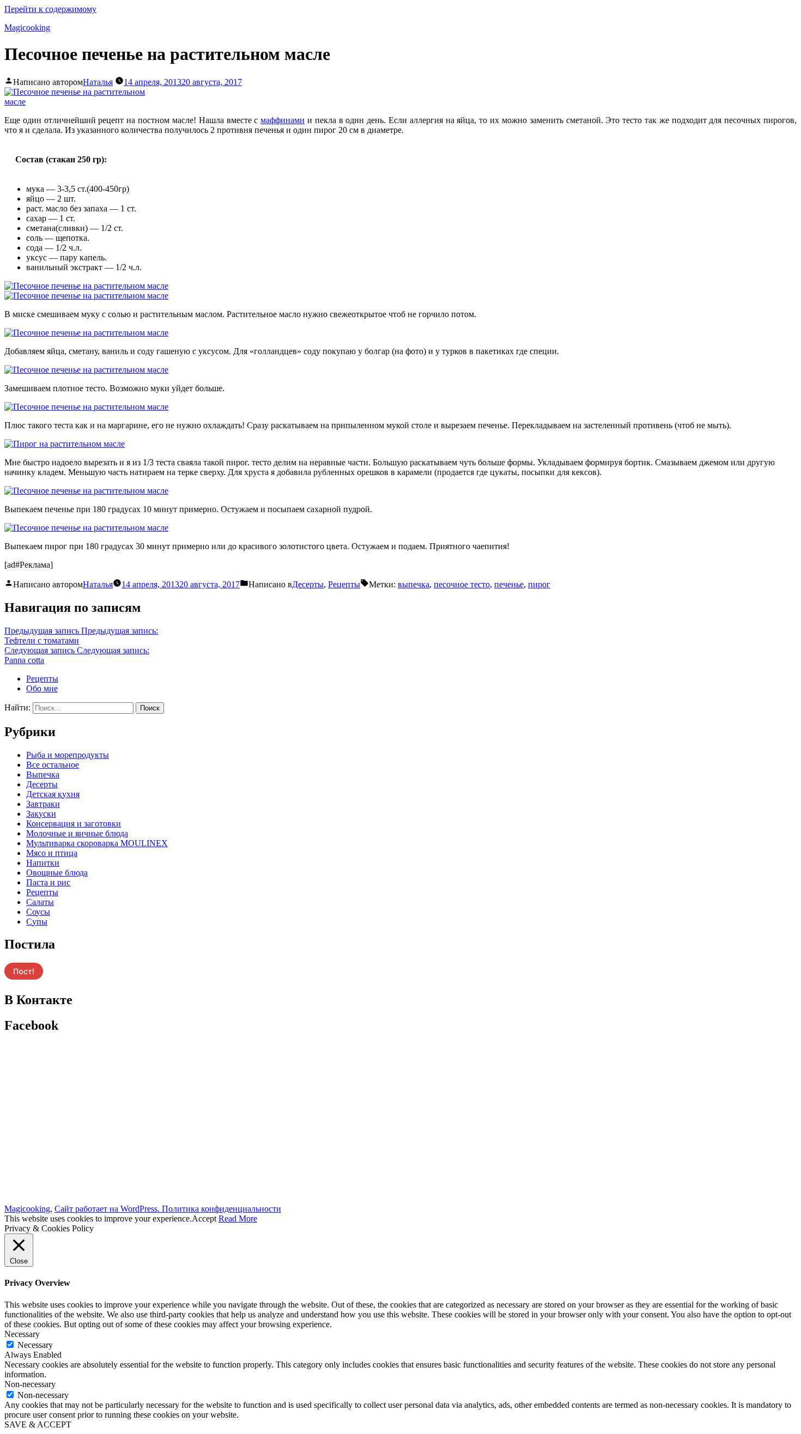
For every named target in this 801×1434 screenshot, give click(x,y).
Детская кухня (53, 794)
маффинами (282, 120)
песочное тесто (462, 584)
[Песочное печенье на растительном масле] (86, 101)
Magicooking (27, 27)
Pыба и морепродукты (67, 754)
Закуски (41, 813)
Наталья (98, 82)
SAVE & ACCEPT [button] (37, 1424)
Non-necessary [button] (30, 1384)
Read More (238, 1218)
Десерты (308, 584)
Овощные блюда (57, 872)
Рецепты (344, 584)
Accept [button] (204, 1218)
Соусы (38, 911)
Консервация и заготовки (73, 823)
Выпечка (42, 774)
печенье (509, 584)
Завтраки (43, 804)
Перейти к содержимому (50, 9)
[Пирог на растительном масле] (64, 443)
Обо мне (42, 688)
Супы (36, 921)
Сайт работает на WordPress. (108, 1208)
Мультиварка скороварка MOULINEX (97, 843)
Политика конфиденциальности (221, 1208)
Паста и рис (48, 882)
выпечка (413, 584)
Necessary (35, 1345)
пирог (539, 584)
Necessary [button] (22, 1334)
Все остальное (52, 764)
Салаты (40, 902)
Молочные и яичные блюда (77, 833)
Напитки (42, 862)
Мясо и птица (51, 853)
